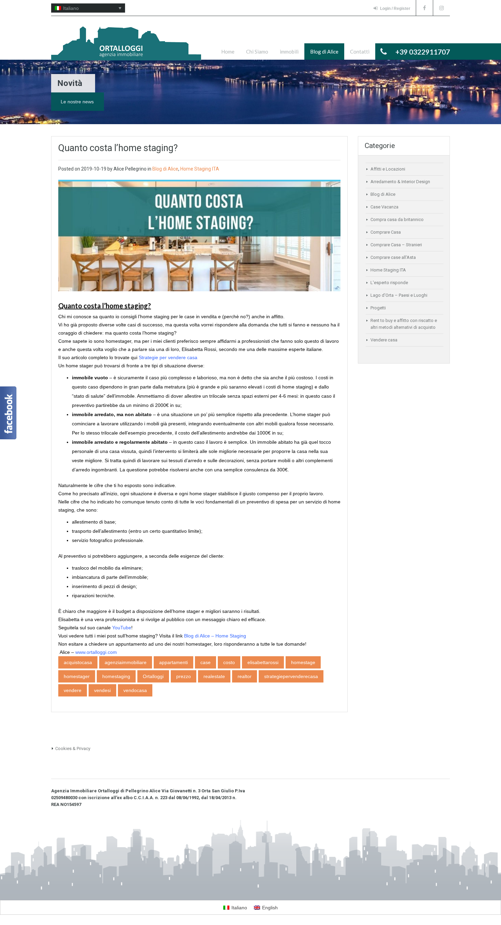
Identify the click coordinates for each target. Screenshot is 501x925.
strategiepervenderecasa (291, 676)
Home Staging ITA (199, 169)
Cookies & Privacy (72, 748)
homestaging (116, 676)
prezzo (183, 676)
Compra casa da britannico (397, 219)
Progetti (378, 307)
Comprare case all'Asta (393, 257)
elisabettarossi (262, 662)
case (205, 662)
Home (227, 51)
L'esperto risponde (389, 282)
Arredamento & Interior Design (400, 181)
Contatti (359, 51)
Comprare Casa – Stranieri (396, 244)
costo (229, 662)
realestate (214, 676)
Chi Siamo (257, 51)
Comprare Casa (385, 232)
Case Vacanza (384, 206)
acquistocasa (78, 662)
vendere (72, 690)
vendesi (102, 690)
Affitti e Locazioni (387, 169)
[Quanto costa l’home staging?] (199, 236)
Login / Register (395, 8)
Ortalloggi (153, 676)
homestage (303, 662)
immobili (289, 51)
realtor (245, 676)
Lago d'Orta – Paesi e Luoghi (398, 295)
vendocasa (135, 690)
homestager (77, 676)
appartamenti (173, 662)
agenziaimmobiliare (126, 662)
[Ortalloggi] (126, 46)
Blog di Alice (324, 51)
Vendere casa (383, 339)
